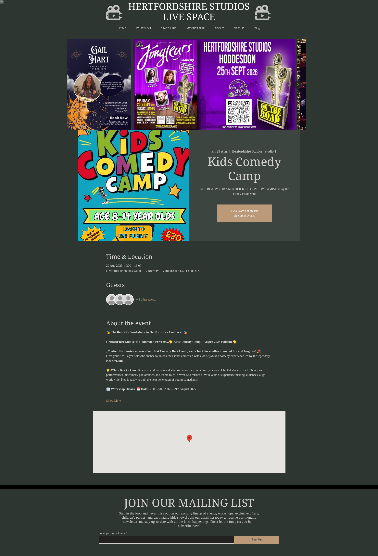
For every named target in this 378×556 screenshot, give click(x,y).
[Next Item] (298, 85)
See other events (244, 215)
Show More (113, 400)
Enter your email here (112, 533)
